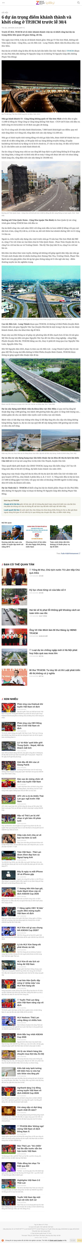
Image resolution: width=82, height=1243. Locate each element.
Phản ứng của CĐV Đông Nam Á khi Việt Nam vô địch (29, 726)
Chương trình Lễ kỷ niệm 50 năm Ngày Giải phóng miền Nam (36, 544)
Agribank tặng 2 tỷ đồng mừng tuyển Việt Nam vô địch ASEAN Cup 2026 (29, 1090)
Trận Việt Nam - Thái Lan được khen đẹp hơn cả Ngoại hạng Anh (29, 855)
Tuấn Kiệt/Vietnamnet (69, 553)
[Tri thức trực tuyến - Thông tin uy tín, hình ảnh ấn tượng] (45, 3)
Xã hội (5, 13)
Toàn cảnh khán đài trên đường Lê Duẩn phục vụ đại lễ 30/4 (60, 544)
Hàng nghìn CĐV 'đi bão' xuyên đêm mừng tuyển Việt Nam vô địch (30, 911)
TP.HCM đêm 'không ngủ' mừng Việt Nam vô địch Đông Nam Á (30, 1129)
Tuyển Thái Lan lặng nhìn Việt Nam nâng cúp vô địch (30, 1002)
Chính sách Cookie (56, 1240)
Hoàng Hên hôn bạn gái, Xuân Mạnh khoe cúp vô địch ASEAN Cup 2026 (30, 891)
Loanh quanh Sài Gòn (11, 510)
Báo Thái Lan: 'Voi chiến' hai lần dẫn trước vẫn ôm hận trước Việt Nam (29, 1148)
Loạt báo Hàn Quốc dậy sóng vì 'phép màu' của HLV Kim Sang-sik (28, 983)
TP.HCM (70, 51)
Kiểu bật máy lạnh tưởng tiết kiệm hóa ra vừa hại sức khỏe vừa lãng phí (29, 1071)
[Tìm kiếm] (78, 2)
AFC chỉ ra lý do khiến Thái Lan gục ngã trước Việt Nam (30, 799)
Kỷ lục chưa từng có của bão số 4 (47, 590)
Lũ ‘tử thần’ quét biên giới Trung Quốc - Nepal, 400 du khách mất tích (30, 745)
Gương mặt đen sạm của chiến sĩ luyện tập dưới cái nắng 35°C (12, 544)
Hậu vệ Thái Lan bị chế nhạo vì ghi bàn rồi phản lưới (29, 818)
